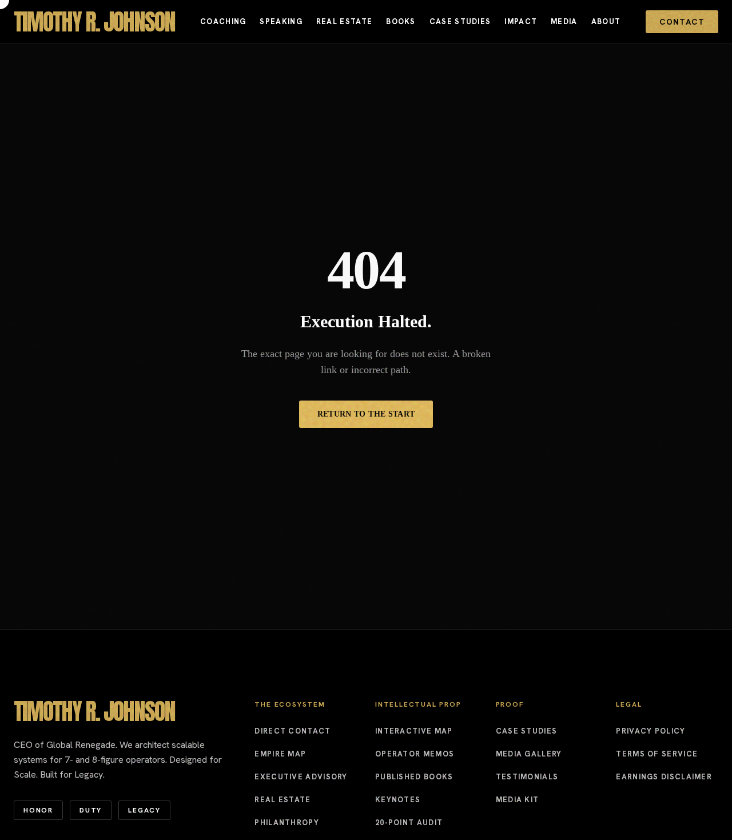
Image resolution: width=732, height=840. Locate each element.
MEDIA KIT (517, 800)
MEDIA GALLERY (529, 754)
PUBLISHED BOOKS (414, 777)
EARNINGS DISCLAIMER (664, 777)
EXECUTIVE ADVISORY (300, 777)
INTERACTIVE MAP (414, 731)
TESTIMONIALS (527, 777)
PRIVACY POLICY (650, 731)
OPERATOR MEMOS (414, 754)
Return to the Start (366, 414)
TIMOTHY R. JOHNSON (94, 21)
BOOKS (401, 21)
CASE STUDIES (460, 21)
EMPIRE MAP (280, 754)
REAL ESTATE (344, 21)
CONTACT (682, 22)
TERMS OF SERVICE (657, 754)
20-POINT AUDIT (409, 822)
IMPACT (520, 21)
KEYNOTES (397, 800)
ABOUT (606, 21)
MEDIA (564, 21)
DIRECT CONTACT (292, 731)
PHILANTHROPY (286, 822)
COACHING (223, 21)
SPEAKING (281, 21)
